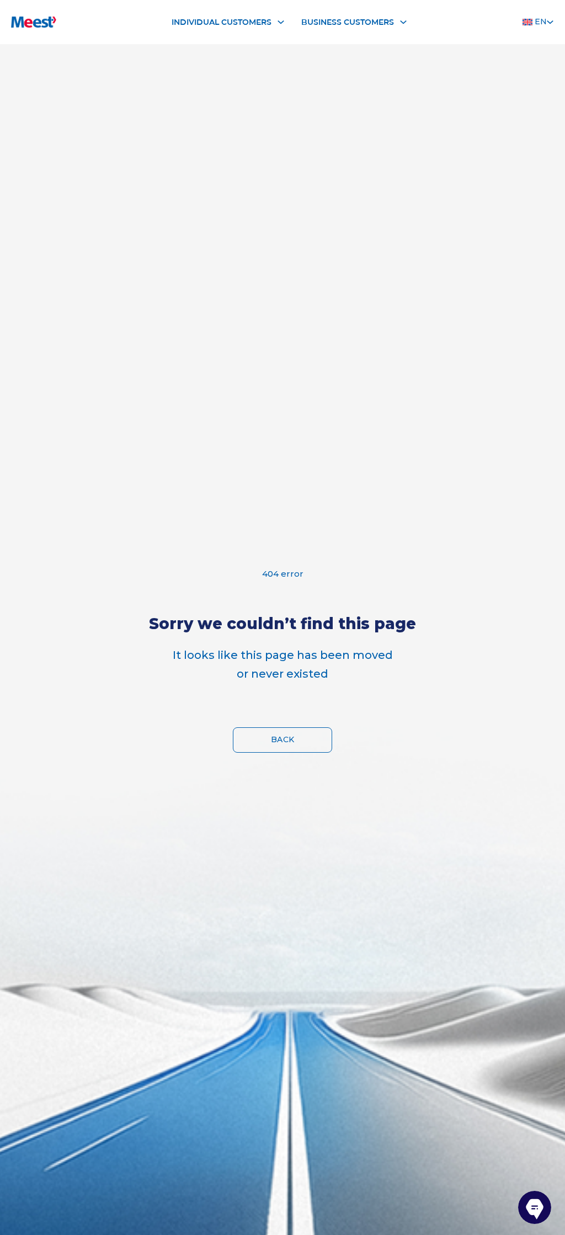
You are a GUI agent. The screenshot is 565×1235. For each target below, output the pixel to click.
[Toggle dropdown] (281, 22)
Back (283, 739)
